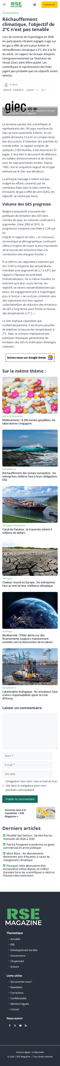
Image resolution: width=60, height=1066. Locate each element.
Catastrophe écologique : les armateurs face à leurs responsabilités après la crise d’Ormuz (30, 695)
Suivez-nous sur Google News (26, 357)
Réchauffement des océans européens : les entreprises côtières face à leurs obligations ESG (29, 476)
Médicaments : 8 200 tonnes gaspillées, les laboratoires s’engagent (28, 421)
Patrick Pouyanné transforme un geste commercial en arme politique (28, 846)
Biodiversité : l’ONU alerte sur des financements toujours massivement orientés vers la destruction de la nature (27, 638)
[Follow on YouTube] (20, 1025)
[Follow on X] (15, 1025)
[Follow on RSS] (25, 1025)
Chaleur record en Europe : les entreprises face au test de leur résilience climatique (28, 583)
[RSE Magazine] (16, 4)
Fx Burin (14, 84)
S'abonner (49, 4)
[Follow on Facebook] (9, 1025)
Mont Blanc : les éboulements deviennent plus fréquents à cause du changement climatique (26, 857)
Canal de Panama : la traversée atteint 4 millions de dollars (27, 531)
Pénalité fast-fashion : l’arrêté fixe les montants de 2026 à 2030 (27, 837)
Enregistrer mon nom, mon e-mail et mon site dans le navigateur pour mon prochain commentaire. (31, 785)
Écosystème (11, 12)
